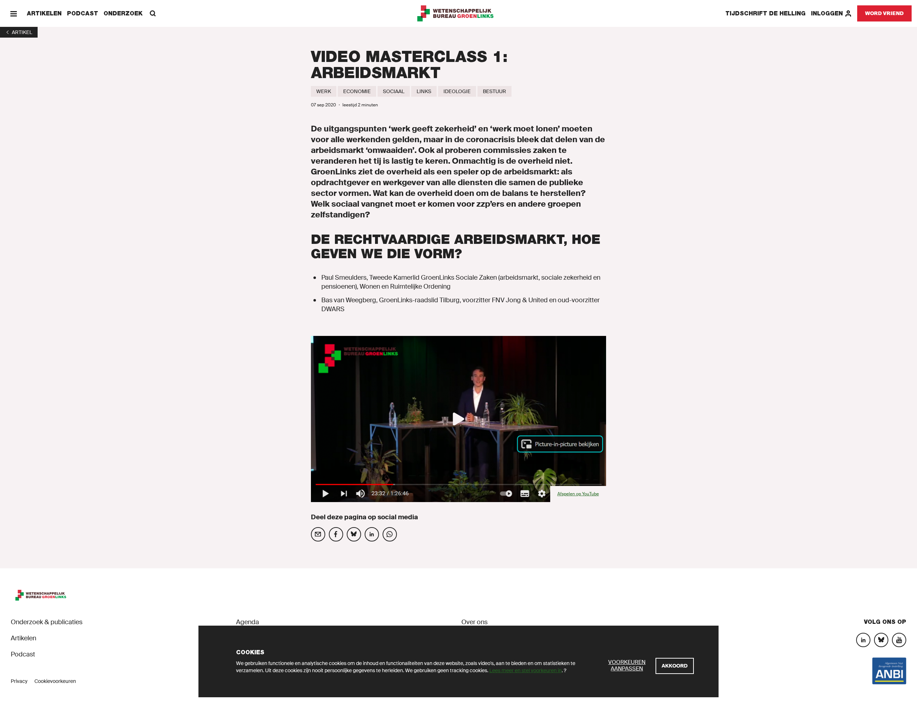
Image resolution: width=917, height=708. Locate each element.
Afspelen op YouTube (578, 494)
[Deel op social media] (318, 534)
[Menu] (13, 13)
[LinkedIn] (863, 640)
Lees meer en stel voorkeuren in (525, 670)
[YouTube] (899, 640)
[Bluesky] (881, 640)
